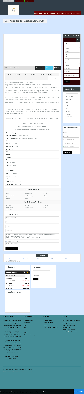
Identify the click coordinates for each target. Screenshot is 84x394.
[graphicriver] (12, 258)
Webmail (46, 325)
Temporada (52, 13)
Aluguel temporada (70, 96)
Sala (67, 105)
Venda (40, 13)
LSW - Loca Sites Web (29, 369)
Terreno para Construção (30, 334)
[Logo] (13, 10)
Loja (67, 102)
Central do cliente (75, 13)
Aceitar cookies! (78, 391)
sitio (67, 108)
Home (35, 13)
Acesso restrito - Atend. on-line (51, 327)
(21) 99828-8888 (73, 331)
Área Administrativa (48, 322)
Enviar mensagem (12, 248)
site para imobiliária (18, 371)
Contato (67, 13)
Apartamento (69, 99)
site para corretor (9, 371)
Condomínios (60, 13)
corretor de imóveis (27, 371)
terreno (68, 111)
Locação (46, 13)
